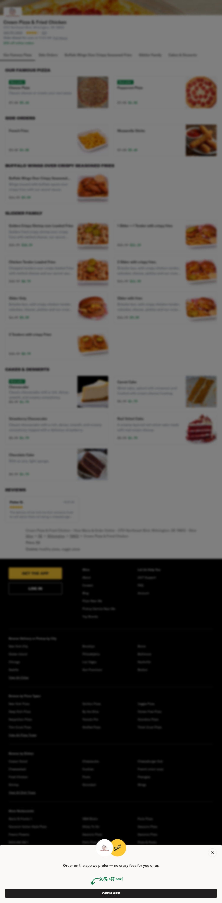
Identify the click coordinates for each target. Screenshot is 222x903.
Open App (111, 893)
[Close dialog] (212, 852)
